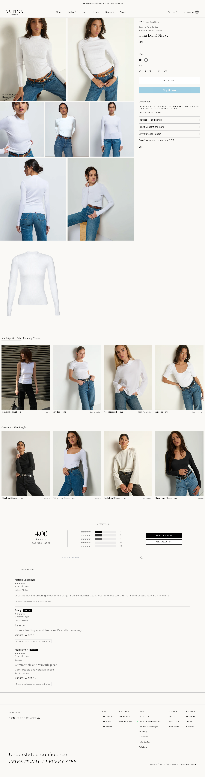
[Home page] (14, 12)
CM (25, 78)
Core (84, 12)
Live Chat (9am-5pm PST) (150, 721)
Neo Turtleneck (110, 412)
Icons (96, 12)
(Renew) (109, 12)
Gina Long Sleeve (9, 498)
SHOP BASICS (90, 3)
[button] (86, 532)
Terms (162, 764)
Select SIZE (169, 80)
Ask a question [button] (164, 542)
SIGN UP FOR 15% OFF (23, 718)
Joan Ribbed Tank (9, 412)
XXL (166, 71)
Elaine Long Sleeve (61, 498)
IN (29, 78)
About (123, 12)
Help (182, 12)
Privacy (153, 764)
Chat (141, 147)
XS (140, 71)
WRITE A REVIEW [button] (164, 535)
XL (159, 71)
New (58, 12)
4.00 (41, 534)
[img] (102, 583)
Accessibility (173, 764)
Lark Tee (159, 412)
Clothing (71, 12)
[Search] (169, 12)
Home (141, 22)
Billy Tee (56, 412)
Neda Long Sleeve (112, 498)
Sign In (190, 12)
